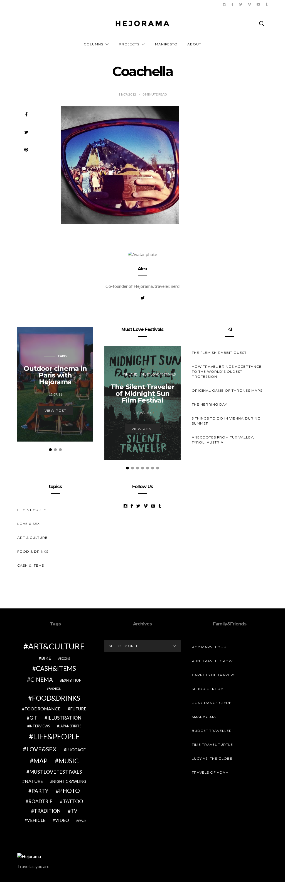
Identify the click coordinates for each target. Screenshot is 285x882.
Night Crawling (69, 781)
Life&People (56, 736)
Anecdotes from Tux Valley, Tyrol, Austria (223, 439)
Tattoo (73, 801)
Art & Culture (32, 537)
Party (39, 791)
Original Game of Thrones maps (227, 390)
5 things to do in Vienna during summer (226, 420)
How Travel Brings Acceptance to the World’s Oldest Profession (227, 371)
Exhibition (72, 680)
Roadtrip (40, 801)
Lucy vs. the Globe (212, 758)
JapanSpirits (70, 726)
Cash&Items (56, 668)
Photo (69, 790)
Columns (93, 44)
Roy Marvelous (209, 647)
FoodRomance (42, 708)
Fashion (55, 688)
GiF (33, 718)
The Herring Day (209, 404)
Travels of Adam (210, 772)
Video (62, 820)
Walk (82, 820)
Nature (34, 781)
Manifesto (166, 44)
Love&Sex (41, 749)
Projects (129, 44)
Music (68, 761)
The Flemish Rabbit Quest (219, 352)
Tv (74, 811)
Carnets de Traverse (215, 675)
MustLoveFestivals (55, 772)
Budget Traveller (212, 730)
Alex (142, 268)
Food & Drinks (32, 551)
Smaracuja (204, 717)
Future (78, 708)
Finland (130, 374)
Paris (62, 356)
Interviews (39, 726)
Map (40, 761)
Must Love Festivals (158, 374)
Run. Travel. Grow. (213, 661)
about (194, 44)
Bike (46, 658)
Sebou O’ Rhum (208, 689)
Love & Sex (28, 524)
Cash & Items (30, 565)
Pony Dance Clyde (212, 703)
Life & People (31, 510)
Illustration (64, 718)
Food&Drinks (56, 698)
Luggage (76, 749)
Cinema (41, 679)
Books (65, 658)
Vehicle (36, 820)
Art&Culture (56, 646)
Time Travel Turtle (212, 744)
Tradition (47, 811)
